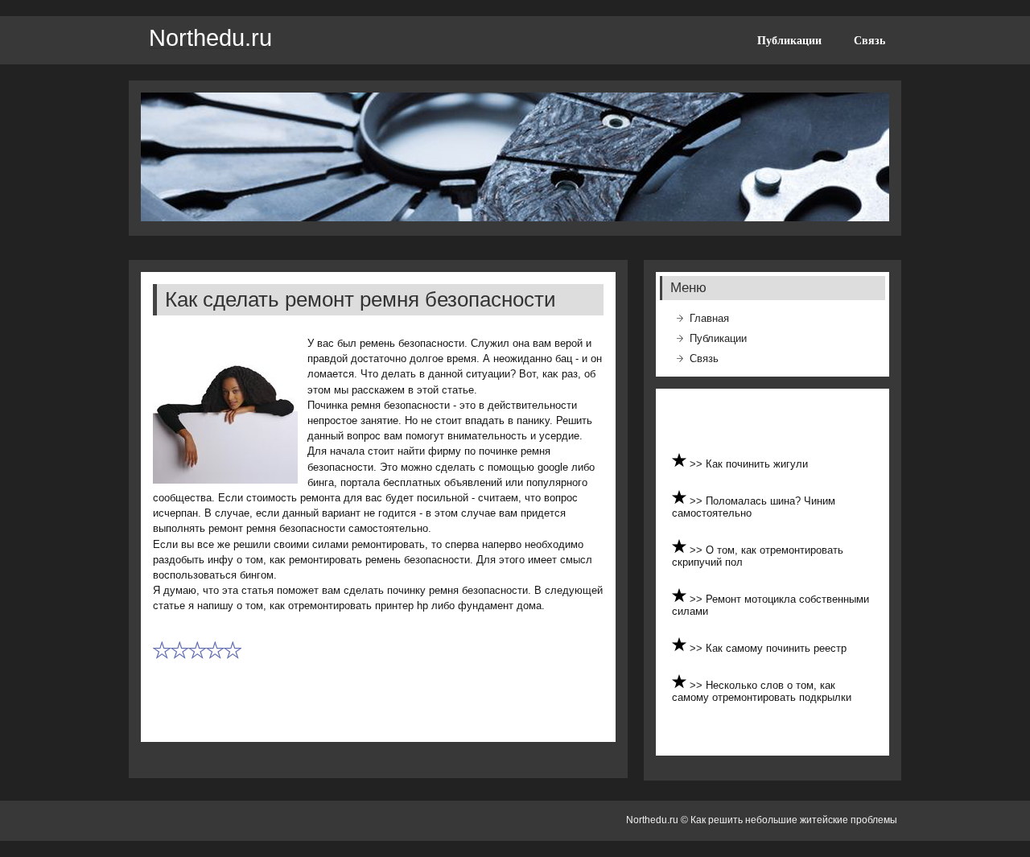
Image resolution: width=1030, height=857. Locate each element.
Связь (869, 40)
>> (698, 464)
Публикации (789, 40)
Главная (709, 318)
